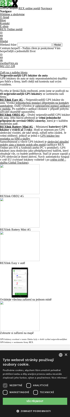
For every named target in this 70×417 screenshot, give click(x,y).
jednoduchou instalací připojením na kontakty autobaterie (34, 104)
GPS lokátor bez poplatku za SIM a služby (30, 137)
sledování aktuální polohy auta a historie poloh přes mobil (34, 143)
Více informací (59, 377)
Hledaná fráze (8, 44)
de (1, 60)
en (1, 57)
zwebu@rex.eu (9, 63)
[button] (35, 411)
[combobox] (61, 355)
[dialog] (35, 383)
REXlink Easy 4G (11, 99)
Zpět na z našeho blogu (13, 72)
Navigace (46, 8)
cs (1, 54)
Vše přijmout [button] (35, 401)
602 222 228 (7, 66)
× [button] (65, 354)
